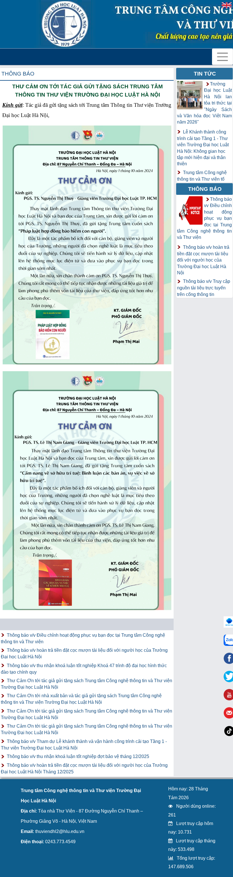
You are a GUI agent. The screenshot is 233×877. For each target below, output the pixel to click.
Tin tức (205, 74)
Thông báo (17, 74)
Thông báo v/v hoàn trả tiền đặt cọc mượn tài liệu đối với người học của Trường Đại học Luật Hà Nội (84, 653)
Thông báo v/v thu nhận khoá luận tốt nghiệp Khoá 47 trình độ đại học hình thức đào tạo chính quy (84, 669)
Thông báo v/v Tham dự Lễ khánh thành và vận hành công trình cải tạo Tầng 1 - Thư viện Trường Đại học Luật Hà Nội (84, 744)
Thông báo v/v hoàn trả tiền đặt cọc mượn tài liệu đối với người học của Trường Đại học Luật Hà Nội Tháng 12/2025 (84, 768)
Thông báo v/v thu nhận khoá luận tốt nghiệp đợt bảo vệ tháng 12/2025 (78, 756)
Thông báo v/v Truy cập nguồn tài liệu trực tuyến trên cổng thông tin (203, 287)
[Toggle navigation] (222, 57)
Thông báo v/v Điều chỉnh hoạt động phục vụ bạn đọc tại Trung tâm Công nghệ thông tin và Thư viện (83, 638)
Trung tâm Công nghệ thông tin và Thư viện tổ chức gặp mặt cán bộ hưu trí (203, 182)
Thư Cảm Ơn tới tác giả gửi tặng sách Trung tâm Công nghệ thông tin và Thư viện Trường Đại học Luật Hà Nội (86, 684)
